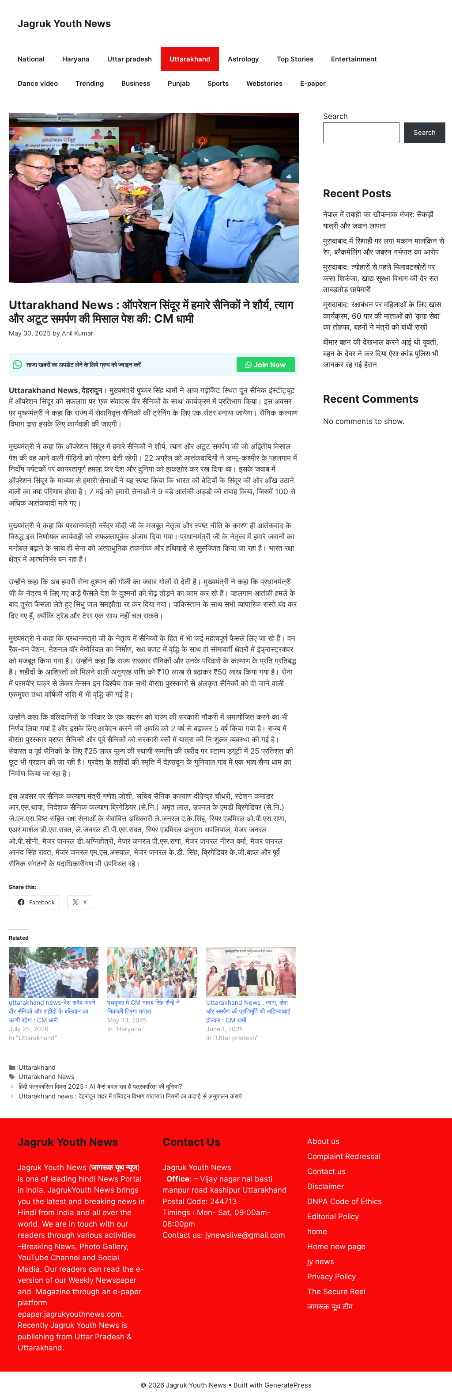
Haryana (76, 59)
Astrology (243, 59)
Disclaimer (325, 1186)
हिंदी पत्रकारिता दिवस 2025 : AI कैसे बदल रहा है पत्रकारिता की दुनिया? (100, 1086)
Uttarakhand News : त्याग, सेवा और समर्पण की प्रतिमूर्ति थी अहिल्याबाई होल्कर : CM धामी (248, 1011)
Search (335, 116)
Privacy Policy (331, 1276)
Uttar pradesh (129, 59)
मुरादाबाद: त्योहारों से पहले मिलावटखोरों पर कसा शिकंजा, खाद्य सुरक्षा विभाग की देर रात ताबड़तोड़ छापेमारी (380, 278)
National (31, 59)
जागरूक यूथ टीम (330, 1306)
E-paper (313, 83)
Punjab (179, 83)
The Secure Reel (336, 1291)
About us (323, 1141)
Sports (218, 83)
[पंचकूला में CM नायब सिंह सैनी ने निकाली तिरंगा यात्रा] (152, 972)
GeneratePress (288, 1385)
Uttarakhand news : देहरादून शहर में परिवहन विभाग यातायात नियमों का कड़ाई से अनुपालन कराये (130, 1096)
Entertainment (354, 59)
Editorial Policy (333, 1216)
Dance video (38, 83)
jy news (320, 1261)
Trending (89, 83)
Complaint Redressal (343, 1156)
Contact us (326, 1171)
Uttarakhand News (47, 1076)
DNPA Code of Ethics (344, 1201)
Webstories (264, 83)
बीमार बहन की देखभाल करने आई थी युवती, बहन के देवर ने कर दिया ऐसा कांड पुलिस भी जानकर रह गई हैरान (380, 353)
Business (135, 83)
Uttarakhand (190, 59)
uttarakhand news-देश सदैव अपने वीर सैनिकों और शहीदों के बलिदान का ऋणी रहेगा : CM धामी (52, 1011)
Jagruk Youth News (64, 23)
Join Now (270, 364)
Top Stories (295, 59)
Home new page (336, 1246)
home (317, 1231)
